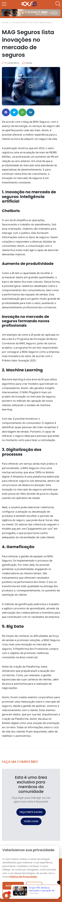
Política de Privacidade (23, 876)
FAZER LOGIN (31, 821)
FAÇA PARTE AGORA (31, 812)
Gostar (28, 62)
